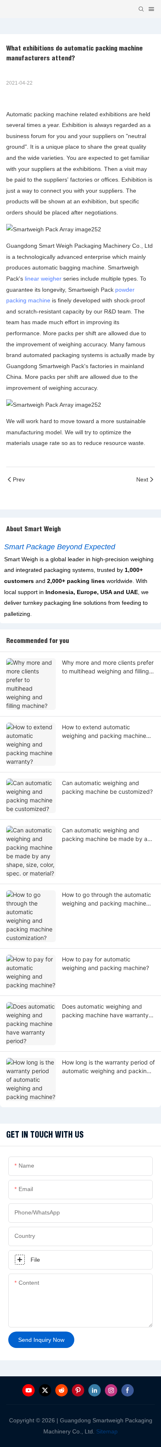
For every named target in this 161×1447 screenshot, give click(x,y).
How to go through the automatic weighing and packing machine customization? (106, 899)
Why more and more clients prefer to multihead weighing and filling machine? (108, 667)
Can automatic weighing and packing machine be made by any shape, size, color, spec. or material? (108, 835)
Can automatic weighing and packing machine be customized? (107, 787)
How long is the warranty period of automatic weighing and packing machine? (108, 1067)
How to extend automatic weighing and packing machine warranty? (104, 732)
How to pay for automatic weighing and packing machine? (105, 963)
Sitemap (106, 1431)
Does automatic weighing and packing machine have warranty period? (105, 1011)
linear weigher (43, 278)
